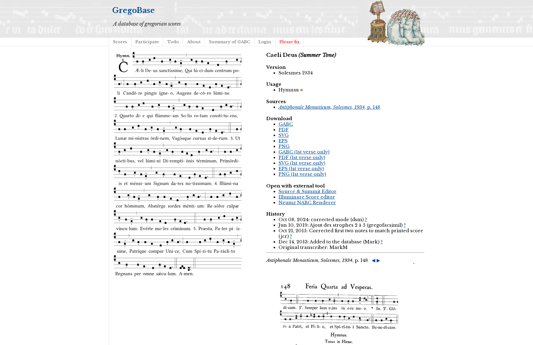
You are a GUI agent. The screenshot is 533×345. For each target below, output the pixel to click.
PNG (284, 146)
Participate (147, 41)
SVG (284, 135)
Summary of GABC (229, 41)
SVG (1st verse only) (302, 163)
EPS (283, 141)
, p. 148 (329, 107)
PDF (284, 130)
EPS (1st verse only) (301, 168)
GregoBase (133, 10)
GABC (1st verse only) (304, 152)
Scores (120, 41)
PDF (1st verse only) (302, 157)
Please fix (289, 41)
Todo (173, 41)
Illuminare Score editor (307, 197)
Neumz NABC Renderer (307, 202)
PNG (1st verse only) (302, 174)
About (193, 41)
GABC (286, 124)
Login (264, 41)
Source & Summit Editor (308, 191)
